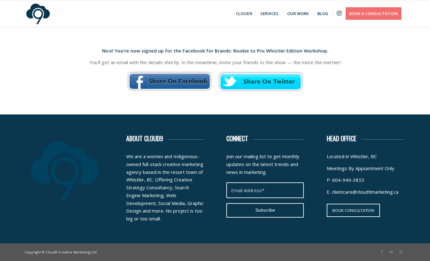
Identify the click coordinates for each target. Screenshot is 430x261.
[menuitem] (244, 13)
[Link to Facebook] (382, 251)
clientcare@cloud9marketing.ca (365, 192)
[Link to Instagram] (400, 251)
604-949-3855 (348, 180)
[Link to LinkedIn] (391, 251)
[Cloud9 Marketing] (38, 13)
